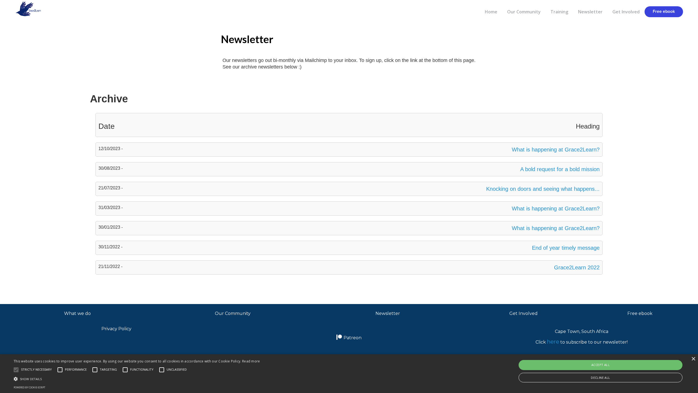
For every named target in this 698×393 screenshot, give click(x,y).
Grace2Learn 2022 (577, 267)
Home (491, 12)
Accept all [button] (600, 365)
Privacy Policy (116, 328)
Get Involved (626, 12)
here (553, 341)
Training (559, 12)
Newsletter (590, 12)
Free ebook (664, 11)
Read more (251, 361)
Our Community (524, 12)
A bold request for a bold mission (560, 169)
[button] (349, 290)
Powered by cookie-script (29, 387)
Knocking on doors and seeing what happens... (543, 189)
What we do (77, 313)
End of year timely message (566, 248)
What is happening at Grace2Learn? (556, 150)
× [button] (693, 359)
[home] (24, 9)
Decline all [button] (600, 378)
